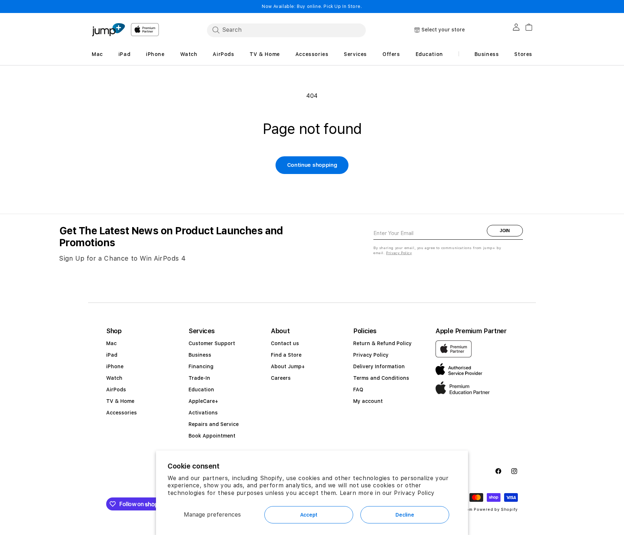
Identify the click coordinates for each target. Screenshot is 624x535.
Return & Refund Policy (382, 343)
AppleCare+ (203, 401)
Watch (114, 378)
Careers (281, 378)
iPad (111, 355)
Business (199, 355)
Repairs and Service (213, 424)
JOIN (505, 230)
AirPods (116, 389)
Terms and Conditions (381, 378)
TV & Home (120, 401)
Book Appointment (211, 436)
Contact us (285, 343)
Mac (111, 343)
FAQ (358, 389)
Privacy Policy (414, 493)
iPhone (115, 366)
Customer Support (211, 343)
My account (368, 401)
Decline (404, 515)
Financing (200, 366)
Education (201, 389)
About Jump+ (288, 366)
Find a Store (286, 355)
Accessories (121, 413)
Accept (308, 515)
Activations (203, 413)
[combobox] (286, 29)
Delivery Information (379, 366)
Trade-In (199, 378)
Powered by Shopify (496, 509)
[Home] (108, 29)
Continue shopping (312, 165)
